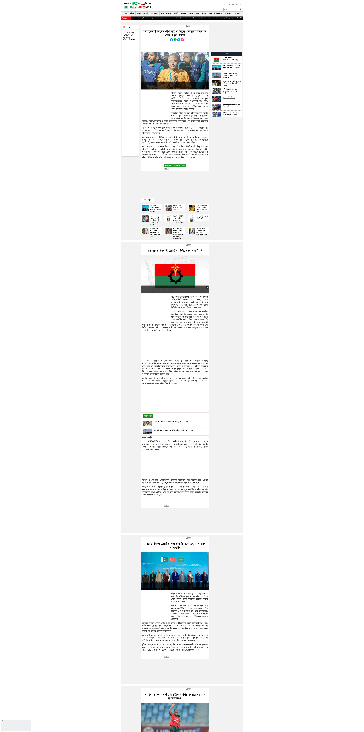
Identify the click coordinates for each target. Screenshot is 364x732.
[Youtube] (233, 6)
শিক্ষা (197, 13)
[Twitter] (236, 6)
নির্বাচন (204, 13)
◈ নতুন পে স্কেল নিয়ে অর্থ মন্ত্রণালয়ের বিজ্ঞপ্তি (139, 18)
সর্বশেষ (132, 13)
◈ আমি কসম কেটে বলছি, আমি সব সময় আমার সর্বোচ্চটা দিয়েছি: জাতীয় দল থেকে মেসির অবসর (221, 18)
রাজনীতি (145, 13)
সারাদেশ (183, 13)
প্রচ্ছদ (125, 13)
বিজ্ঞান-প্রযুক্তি (218, 13)
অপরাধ (191, 13)
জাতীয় (139, 13)
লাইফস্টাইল (228, 13)
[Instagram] (240, 6)
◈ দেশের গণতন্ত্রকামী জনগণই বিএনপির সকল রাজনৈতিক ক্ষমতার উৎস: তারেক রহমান (173, 18)
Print (188, 26)
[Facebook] (229, 6)
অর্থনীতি (176, 13)
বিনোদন (168, 13)
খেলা (162, 13)
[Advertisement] (187, 6)
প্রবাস (210, 13)
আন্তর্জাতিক (154, 13)
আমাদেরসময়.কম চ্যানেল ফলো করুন (175, 165)
